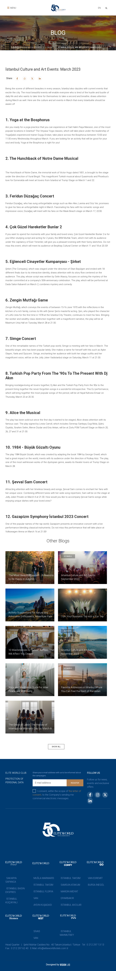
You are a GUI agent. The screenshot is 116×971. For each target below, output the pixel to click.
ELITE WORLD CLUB (15, 772)
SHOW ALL (56, 747)
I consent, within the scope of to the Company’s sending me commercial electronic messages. (57, 795)
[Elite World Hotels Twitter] (32, 78)
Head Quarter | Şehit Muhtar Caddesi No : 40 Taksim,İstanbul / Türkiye (42, 944)
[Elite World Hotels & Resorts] (107, 8)
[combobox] (99, 8)
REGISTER (75, 783)
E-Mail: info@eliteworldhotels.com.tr (49, 948)
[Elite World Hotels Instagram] (24, 78)
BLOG (49, 47)
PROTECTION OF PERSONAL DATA (14, 780)
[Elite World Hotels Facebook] (17, 78)
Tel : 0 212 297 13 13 (93, 944)
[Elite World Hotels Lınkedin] (39, 78)
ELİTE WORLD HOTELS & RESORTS (27, 47)
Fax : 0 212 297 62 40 (16, 948)
